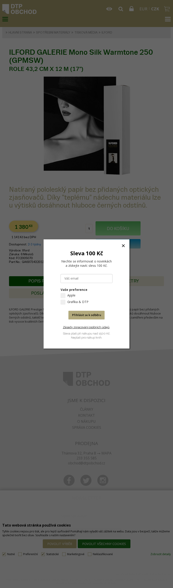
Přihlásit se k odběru (86, 315)
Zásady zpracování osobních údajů (86, 327)
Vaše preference (74, 290)
